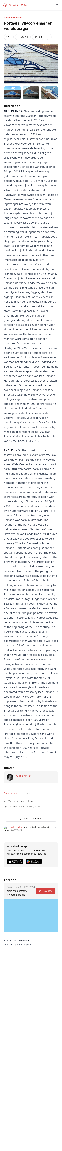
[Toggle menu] (57, 5)
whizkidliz (16, 827)
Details (26, 792)
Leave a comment (32, 818)
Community (10, 792)
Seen (24, 36)
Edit (40, 36)
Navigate (48, 890)
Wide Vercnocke (13, 17)
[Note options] (56, 828)
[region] (31, 915)
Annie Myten (24, 775)
